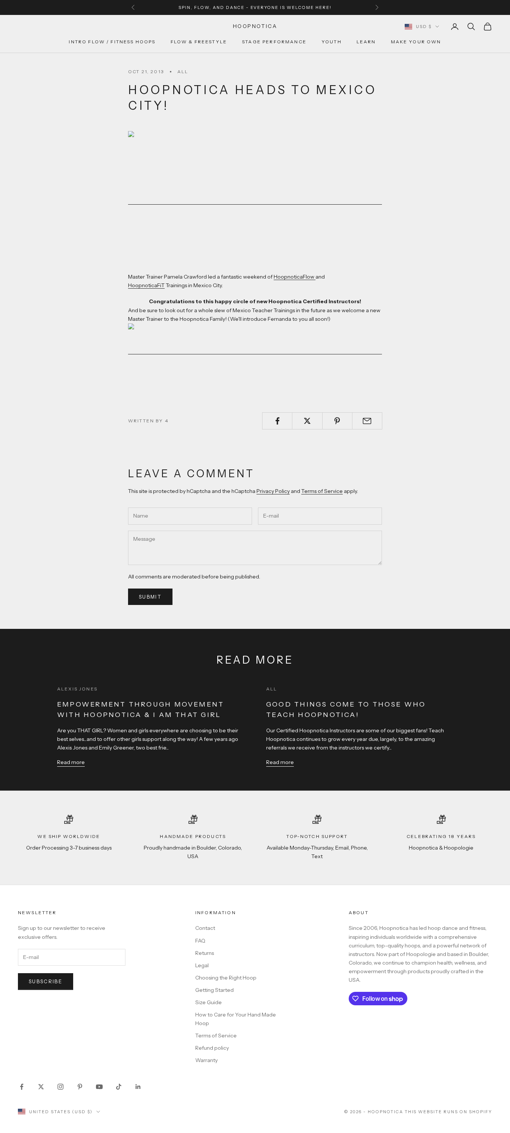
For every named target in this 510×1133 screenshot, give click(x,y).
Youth (331, 42)
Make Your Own (416, 42)
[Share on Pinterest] (337, 421)
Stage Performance (274, 42)
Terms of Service (322, 491)
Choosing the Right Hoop (225, 977)
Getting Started (214, 990)
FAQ (200, 940)
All (182, 71)
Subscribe (45, 981)
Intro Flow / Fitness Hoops (112, 42)
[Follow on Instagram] (60, 1086)
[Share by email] (367, 421)
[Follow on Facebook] (21, 1086)
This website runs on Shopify (448, 1111)
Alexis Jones (77, 689)
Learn (366, 42)
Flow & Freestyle (199, 42)
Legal (202, 965)
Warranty (206, 1060)
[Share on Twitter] (307, 421)
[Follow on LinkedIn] (138, 1086)
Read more (71, 762)
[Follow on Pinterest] (80, 1086)
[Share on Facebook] (277, 421)
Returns (204, 953)
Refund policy (212, 1047)
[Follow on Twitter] (41, 1086)
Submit (150, 597)
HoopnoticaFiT (146, 285)
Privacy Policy (273, 491)
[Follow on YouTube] (99, 1086)
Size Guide (208, 1002)
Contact (205, 928)
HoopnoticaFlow (294, 276)
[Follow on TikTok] (118, 1086)
